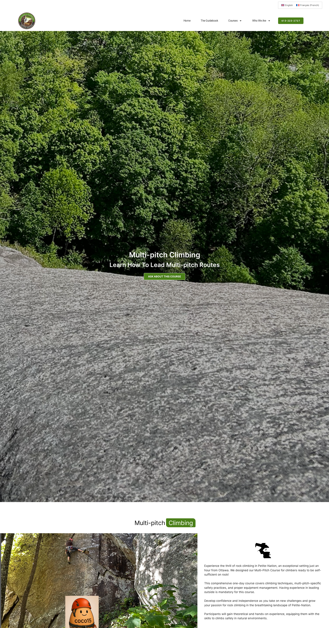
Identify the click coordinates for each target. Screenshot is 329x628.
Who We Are (259, 20)
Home (187, 20)
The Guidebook (209, 20)
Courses (232, 20)
